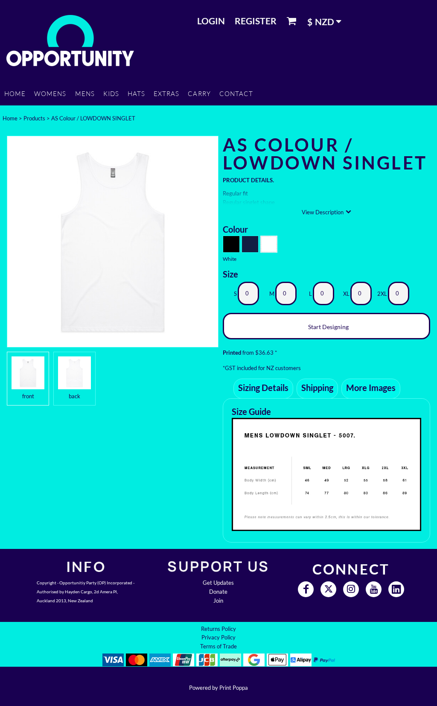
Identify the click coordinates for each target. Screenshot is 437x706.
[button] (327, 21)
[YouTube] (374, 589)
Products (34, 118)
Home (10, 118)
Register (256, 20)
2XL (382, 293)
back (74, 396)
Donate (218, 591)
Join (218, 600)
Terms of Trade (218, 646)
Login (211, 20)
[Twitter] (328, 589)
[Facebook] (306, 589)
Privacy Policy (218, 637)
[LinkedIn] (396, 589)
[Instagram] (351, 589)
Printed (232, 352)
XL (346, 293)
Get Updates (218, 582)
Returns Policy (218, 628)
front (28, 396)
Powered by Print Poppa (218, 687)
